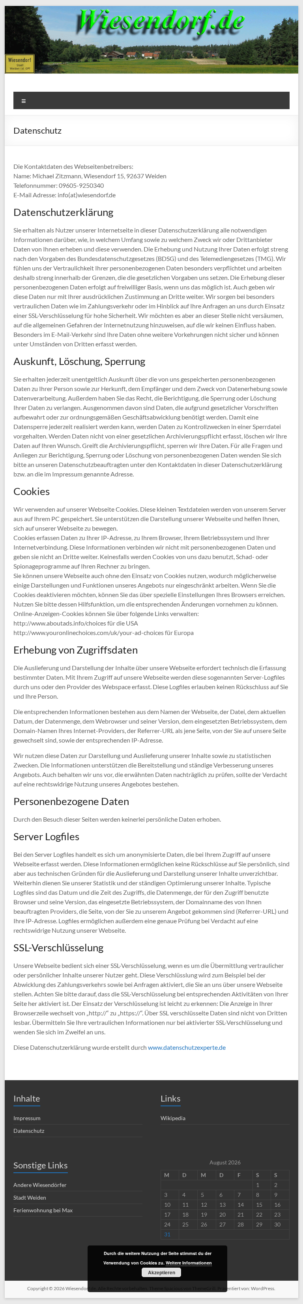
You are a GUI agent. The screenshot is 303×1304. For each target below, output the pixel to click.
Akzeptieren (161, 1272)
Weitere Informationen (189, 1263)
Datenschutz (28, 1130)
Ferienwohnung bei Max (43, 1210)
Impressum (27, 1118)
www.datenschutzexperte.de (187, 1047)
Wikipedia (173, 1118)
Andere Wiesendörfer (40, 1184)
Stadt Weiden (29, 1197)
